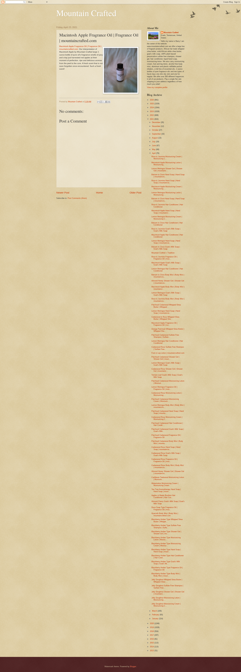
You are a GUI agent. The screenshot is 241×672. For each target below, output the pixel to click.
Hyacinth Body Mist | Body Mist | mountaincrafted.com (164, 514)
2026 (152, 100)
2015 (152, 643)
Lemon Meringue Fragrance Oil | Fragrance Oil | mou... (164, 388)
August (155, 138)
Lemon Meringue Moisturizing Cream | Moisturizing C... (166, 218)
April (154, 153)
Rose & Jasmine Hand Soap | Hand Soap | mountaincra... (165, 182)
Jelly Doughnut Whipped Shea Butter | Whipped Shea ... (166, 581)
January (155, 619)
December (156, 122)
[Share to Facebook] (106, 101)
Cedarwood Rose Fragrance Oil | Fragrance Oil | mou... (164, 460)
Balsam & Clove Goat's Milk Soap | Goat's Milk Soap (165, 248)
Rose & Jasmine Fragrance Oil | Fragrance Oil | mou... (164, 258)
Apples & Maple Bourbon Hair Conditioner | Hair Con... (163, 496)
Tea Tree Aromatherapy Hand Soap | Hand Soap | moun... (166, 490)
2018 (152, 631)
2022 (152, 115)
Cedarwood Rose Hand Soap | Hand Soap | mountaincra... (165, 448)
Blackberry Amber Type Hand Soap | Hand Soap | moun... (166, 550)
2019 (152, 627)
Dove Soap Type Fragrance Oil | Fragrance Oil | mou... (164, 508)
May (154, 149)
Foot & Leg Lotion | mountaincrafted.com (167, 353)
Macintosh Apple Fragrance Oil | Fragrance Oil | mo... (164, 324)
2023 (152, 111)
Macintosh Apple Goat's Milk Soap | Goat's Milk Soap (165, 264)
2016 (152, 639)
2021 (152, 119)
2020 (152, 623)
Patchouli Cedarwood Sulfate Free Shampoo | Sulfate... (165, 336)
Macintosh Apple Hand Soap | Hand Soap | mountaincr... (165, 212)
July (154, 142)
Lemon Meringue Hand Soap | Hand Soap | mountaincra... (165, 242)
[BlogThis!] (101, 101)
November (156, 126)
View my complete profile (157, 87)
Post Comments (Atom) (77, 198)
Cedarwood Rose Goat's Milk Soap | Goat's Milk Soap (165, 454)
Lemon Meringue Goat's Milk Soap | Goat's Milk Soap (165, 294)
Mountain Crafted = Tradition (162, 253)
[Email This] (98, 101)
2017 (152, 635)
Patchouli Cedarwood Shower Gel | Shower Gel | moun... (165, 358)
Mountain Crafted (86, 12)
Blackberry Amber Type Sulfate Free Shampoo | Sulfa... (166, 526)
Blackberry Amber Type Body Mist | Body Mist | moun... (165, 575)
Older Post (135, 192)
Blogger (133, 666)
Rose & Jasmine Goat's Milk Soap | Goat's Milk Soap (165, 230)
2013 (152, 651)
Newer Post (62, 192)
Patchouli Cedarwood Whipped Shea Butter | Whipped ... (166, 306)
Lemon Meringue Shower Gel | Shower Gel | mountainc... (166, 170)
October (155, 130)
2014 (152, 647)
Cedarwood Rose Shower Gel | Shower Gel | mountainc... (167, 370)
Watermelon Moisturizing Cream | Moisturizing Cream (164, 484)
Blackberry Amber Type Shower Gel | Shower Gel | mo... (166, 532)
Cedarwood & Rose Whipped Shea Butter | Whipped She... (165, 318)
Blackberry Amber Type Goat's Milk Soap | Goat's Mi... (165, 563)
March (155, 611)
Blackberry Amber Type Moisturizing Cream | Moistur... (166, 544)
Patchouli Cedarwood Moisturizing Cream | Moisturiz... (165, 400)
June (154, 145)
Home (99, 192)
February (156, 615)
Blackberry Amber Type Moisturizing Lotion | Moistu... (166, 538)
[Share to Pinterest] (109, 101)
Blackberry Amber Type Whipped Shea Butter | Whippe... (167, 520)
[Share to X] (103, 101)
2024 (152, 107)
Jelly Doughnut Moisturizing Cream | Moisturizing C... (166, 605)
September (156, 134)
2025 (152, 104)
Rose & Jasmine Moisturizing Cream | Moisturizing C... (166, 157)
